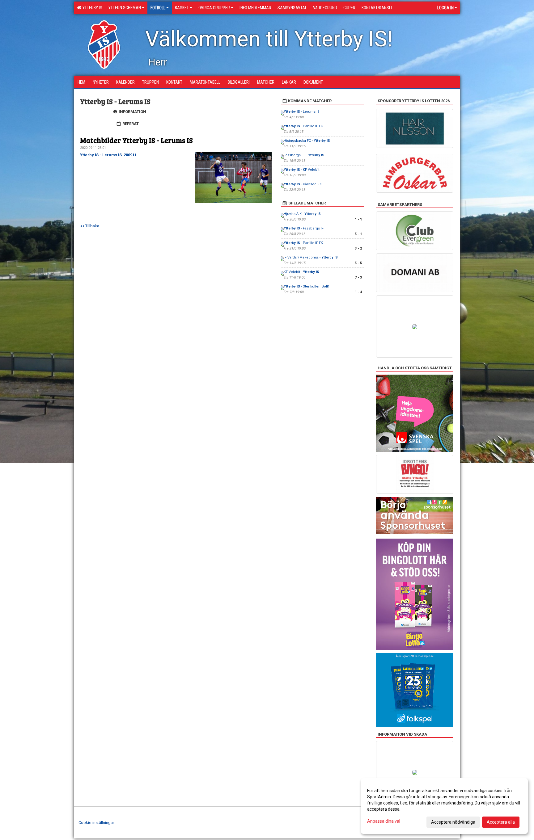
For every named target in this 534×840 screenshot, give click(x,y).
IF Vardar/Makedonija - (311, 257)
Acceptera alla (501, 822)
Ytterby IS (91, 7)
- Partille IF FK (303, 126)
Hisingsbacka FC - (307, 141)
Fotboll (157, 7)
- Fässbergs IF (304, 228)
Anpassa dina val (383, 821)
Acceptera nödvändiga (453, 822)
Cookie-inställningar (96, 822)
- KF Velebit (301, 170)
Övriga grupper (214, 7)
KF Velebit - (301, 272)
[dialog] (444, 806)
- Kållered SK (303, 184)
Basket (182, 7)
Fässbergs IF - (304, 155)
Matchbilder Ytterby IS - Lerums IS (136, 140)
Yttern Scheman (124, 7)
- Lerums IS (302, 112)
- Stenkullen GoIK (306, 286)
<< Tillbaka (89, 226)
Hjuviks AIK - (302, 214)
